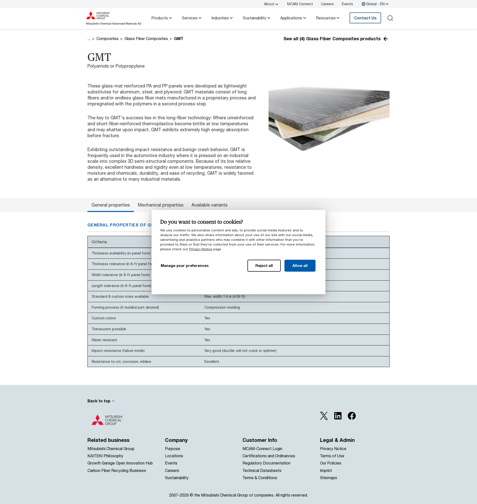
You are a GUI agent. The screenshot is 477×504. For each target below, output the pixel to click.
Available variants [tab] (210, 205)
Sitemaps (328, 477)
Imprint (326, 470)
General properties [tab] (110, 205)
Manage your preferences (185, 265)
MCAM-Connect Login (262, 448)
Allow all (300, 265)
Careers (327, 4)
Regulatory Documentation (266, 463)
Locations (174, 455)
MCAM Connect (300, 4)
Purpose (172, 448)
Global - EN (375, 4)
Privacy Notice (200, 249)
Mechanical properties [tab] (161, 205)
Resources (326, 17)
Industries (220, 17)
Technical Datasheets (261, 470)
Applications (291, 17)
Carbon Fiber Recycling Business (116, 470)
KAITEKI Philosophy (105, 455)
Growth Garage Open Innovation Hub (120, 463)
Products (159, 17)
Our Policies (330, 463)
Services (190, 17)
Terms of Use (332, 455)
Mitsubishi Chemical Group (110, 448)
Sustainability (254, 17)
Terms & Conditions (259, 477)
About (269, 4)
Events (347, 4)
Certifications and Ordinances (268, 455)
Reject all (264, 265)
